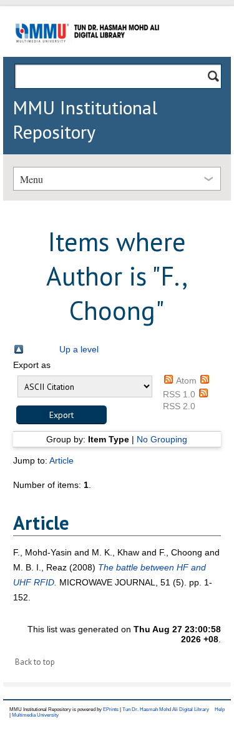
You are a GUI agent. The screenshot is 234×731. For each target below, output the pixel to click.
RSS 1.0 (179, 394)
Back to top (35, 662)
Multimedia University (35, 715)
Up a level (79, 349)
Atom (186, 380)
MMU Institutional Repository (84, 119)
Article (61, 460)
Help (220, 709)
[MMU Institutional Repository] (87, 54)
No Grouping (162, 439)
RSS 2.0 (179, 406)
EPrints (111, 709)
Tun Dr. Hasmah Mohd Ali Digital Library (165, 709)
